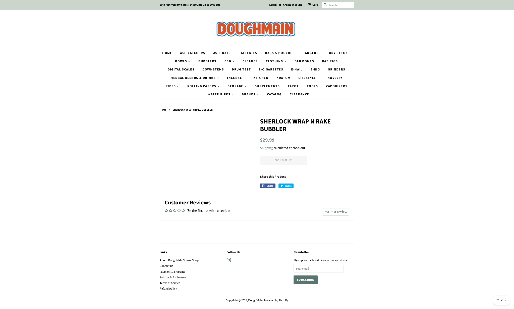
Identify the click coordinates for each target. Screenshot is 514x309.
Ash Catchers (192, 53)
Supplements (267, 86)
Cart (315, 5)
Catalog (274, 94)
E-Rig (315, 69)
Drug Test (241, 69)
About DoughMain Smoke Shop (179, 260)
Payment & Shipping (172, 271)
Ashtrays (222, 53)
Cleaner (250, 61)
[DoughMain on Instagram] (228, 261)
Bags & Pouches (280, 53)
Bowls (181, 61)
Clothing (275, 61)
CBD (228, 61)
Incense (235, 78)
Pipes (171, 86)
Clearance (299, 94)
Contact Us (166, 266)
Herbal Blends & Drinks (194, 78)
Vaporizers (336, 86)
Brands (249, 94)
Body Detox (337, 53)
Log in (273, 5)
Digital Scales (181, 69)
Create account (292, 5)
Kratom (283, 78)
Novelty (334, 78)
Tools (312, 86)
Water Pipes (219, 94)
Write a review (336, 211)
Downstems (213, 69)
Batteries (248, 53)
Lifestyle (307, 78)
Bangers (310, 53)
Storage (236, 86)
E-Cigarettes (271, 69)
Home (167, 53)
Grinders (336, 69)
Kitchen (260, 78)
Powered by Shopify (276, 300)
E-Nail (297, 69)
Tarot (293, 86)
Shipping (266, 148)
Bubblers (207, 61)
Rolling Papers (202, 86)
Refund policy (168, 288)
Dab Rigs (330, 61)
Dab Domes (304, 61)
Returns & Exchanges (173, 277)
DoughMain (255, 300)
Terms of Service (170, 283)
